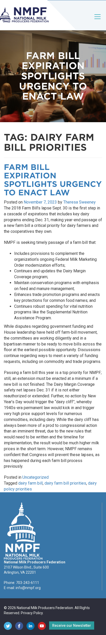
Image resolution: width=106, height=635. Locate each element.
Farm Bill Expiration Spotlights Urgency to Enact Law (53, 179)
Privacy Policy (32, 613)
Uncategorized (35, 477)
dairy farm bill (30, 483)
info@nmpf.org (28, 588)
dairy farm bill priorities (65, 483)
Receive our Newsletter (71, 625)
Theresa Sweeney (79, 202)
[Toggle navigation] (97, 21)
